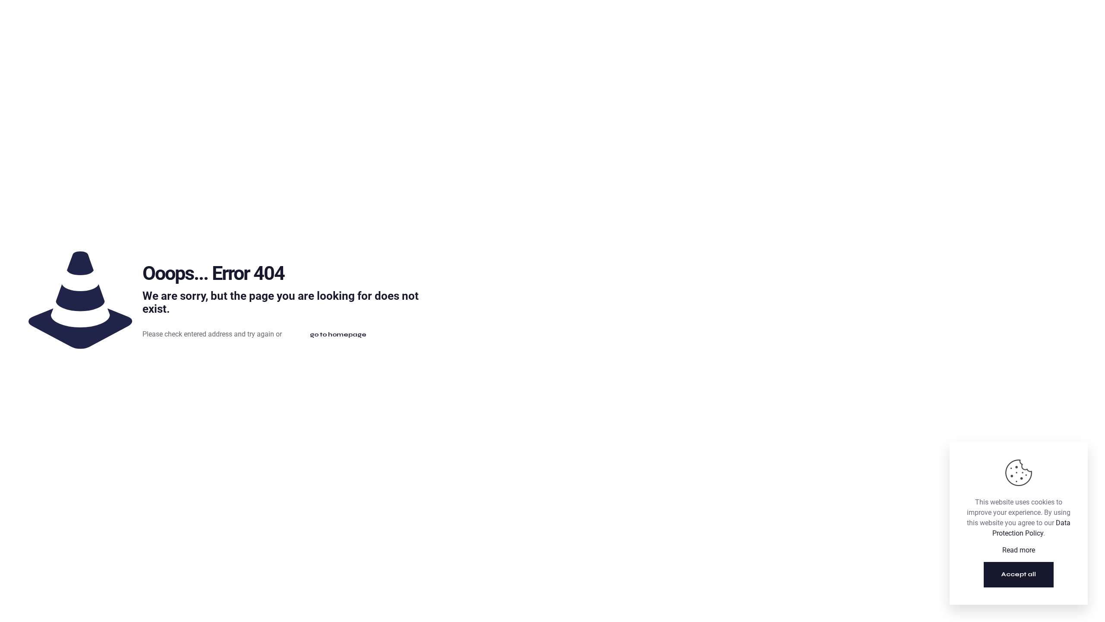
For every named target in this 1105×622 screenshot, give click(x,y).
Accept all (1018, 574)
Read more (1018, 550)
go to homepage (338, 334)
